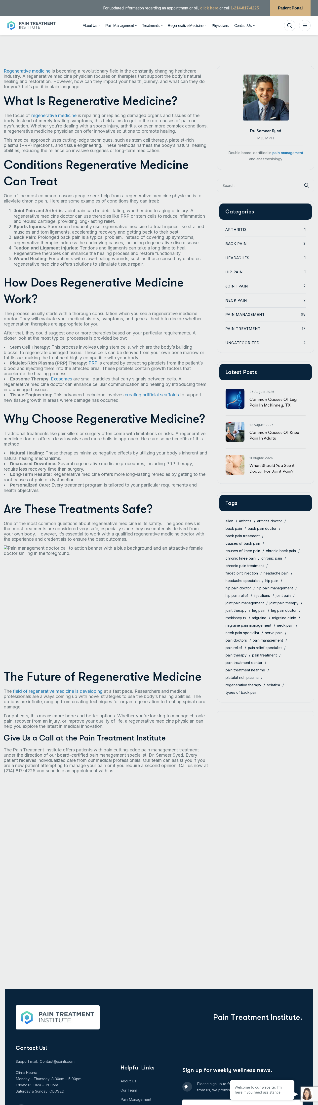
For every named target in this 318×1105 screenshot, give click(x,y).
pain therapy (236, 655)
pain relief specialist (265, 647)
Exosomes (61, 378)
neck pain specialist (242, 632)
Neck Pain (265, 300)
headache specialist (243, 580)
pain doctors (236, 640)
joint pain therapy (284, 602)
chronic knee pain (241, 558)
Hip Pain (265, 271)
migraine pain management (248, 625)
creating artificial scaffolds (152, 394)
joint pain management (245, 602)
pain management (287, 152)
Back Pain (265, 243)
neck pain (285, 625)
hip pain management (275, 587)
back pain (234, 528)
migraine (259, 617)
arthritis (245, 520)
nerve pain (273, 632)
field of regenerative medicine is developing (58, 691)
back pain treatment (243, 535)
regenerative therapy (243, 684)
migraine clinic (284, 617)
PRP (92, 363)
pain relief (234, 647)
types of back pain (241, 692)
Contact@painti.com (57, 1061)
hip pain (271, 580)
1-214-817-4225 (245, 8)
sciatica (273, 684)
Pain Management (265, 314)
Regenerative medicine (27, 71)
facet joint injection (242, 573)
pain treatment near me (245, 669)
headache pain (276, 573)
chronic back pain (281, 550)
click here (209, 8)
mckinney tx (236, 617)
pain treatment (264, 655)
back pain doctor (262, 528)
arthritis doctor (269, 520)
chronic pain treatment (245, 565)
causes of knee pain (243, 550)
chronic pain (271, 558)
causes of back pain (243, 543)
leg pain (258, 610)
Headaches (265, 257)
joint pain (283, 595)
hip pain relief (237, 595)
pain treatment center (244, 662)
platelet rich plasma (242, 677)
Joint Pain (265, 286)
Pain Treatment (265, 328)
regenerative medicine (54, 115)
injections (262, 595)
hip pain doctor (238, 587)
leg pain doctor (284, 610)
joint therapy (236, 610)
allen (229, 520)
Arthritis (265, 229)
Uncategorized (265, 342)
